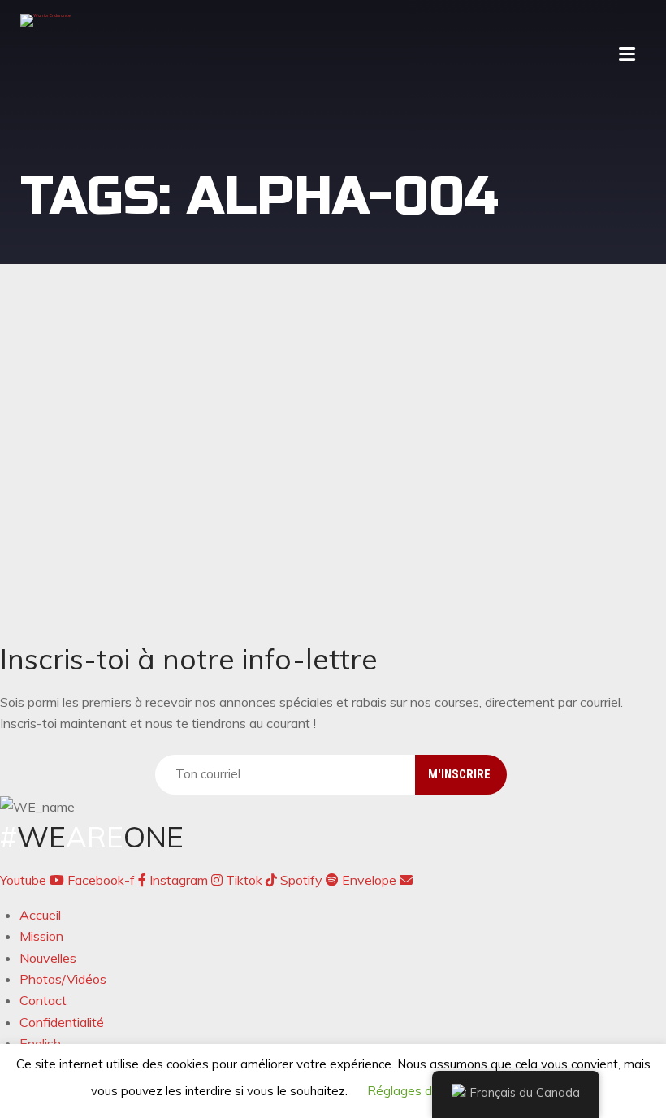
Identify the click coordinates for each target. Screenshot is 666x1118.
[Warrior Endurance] (45, 20)
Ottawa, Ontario (145, 560)
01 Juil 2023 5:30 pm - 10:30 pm (130, 375)
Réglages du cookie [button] (422, 1090)
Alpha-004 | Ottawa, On (142, 404)
